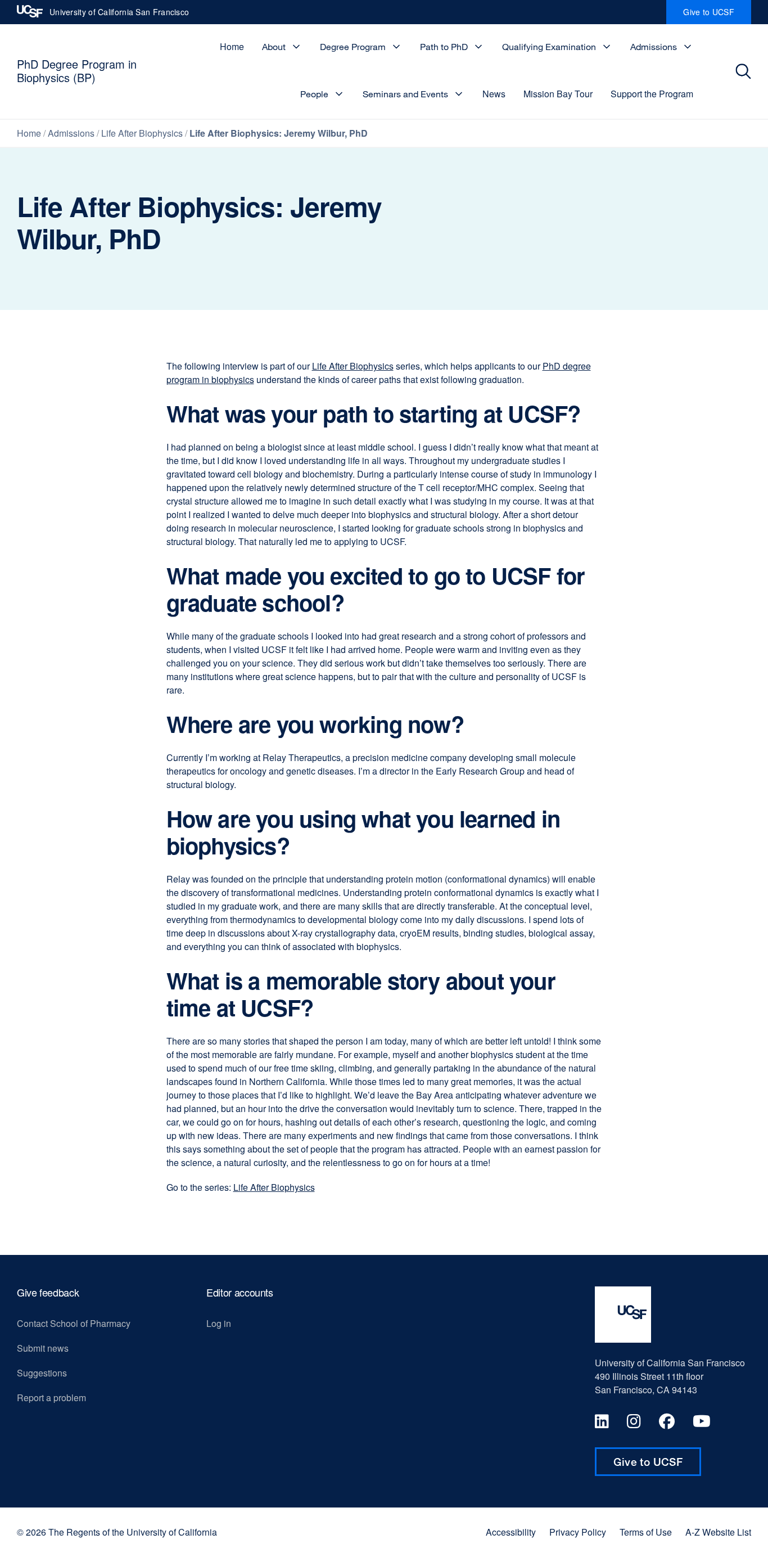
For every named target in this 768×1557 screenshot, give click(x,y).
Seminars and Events (405, 94)
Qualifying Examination (549, 46)
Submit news (43, 1348)
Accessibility (511, 1532)
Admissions (653, 46)
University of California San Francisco (119, 15)
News (493, 93)
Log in (218, 1323)
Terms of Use (646, 1532)
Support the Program (652, 93)
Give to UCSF (717, 15)
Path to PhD (444, 46)
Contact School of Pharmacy (73, 1323)
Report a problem (51, 1397)
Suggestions (42, 1372)
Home (232, 46)
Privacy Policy (577, 1532)
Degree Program (353, 46)
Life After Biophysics (142, 133)
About (274, 46)
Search (746, 71)
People (314, 94)
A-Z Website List (718, 1532)
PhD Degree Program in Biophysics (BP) (77, 71)
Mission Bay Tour (558, 93)
